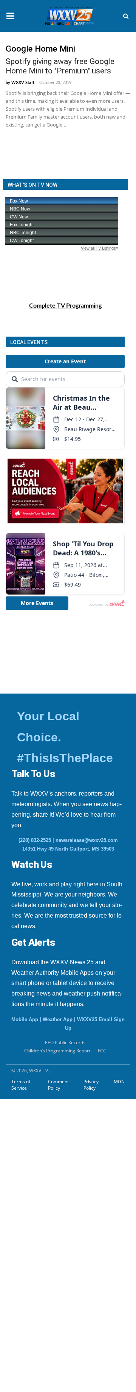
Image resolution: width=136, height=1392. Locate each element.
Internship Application (52, 1174)
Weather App (58, 1019)
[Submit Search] (125, 16)
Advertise (21, 1266)
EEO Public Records (41, 1118)
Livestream (22, 1284)
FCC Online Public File (45, 1192)
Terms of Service (20, 1084)
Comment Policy (58, 1084)
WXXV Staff (22, 83)
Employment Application (55, 1155)
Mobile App (24, 1019)
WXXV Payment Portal (46, 1247)
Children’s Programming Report (57, 1050)
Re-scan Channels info (52, 1211)
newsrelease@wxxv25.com (87, 840)
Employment (32, 1137)
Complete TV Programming (65, 306)
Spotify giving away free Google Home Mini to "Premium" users (60, 66)
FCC (102, 1050)
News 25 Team (35, 1229)
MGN (119, 1081)
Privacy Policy (91, 1084)
